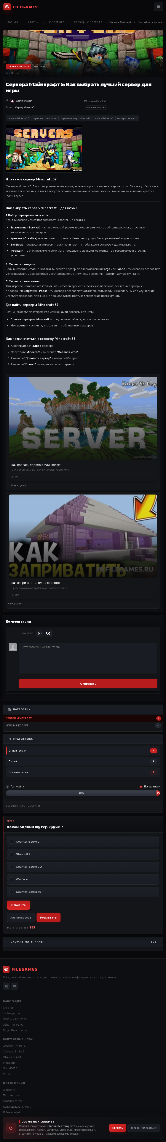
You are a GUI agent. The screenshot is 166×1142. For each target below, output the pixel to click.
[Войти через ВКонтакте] (48, 633)
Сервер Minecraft (88, 22)
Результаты (48, 917)
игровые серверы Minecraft (75, 118)
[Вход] (40, 633)
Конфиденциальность (17, 1106)
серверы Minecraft (103, 118)
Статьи (33, 22)
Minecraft (56, 22)
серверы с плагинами (45, 118)
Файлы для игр (12, 1013)
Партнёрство (11, 1095)
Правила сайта (12, 1101)
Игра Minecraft (17, 725)
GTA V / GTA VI (12, 1057)
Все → (155, 941)
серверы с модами (127, 118)
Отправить (88, 684)
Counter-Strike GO (29, 867)
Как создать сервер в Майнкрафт (36, 465)
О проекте (9, 1090)
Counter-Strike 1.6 (28, 892)
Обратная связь (13, 1024)
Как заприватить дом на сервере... (36, 583)
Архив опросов (20, 917)
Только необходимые (143, 1127)
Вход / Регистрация (15, 1030)
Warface (22, 879)
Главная (12, 22)
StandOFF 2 (10, 1068)
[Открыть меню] (158, 6)
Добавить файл (12, 1112)
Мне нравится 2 (96, 107)
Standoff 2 (23, 854)
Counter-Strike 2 (27, 841)
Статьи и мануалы (15, 1019)
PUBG (6, 1074)
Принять (117, 1127)
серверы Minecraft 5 (18, 118)
